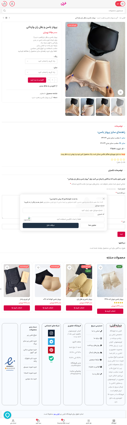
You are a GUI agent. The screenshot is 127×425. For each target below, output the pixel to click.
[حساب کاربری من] (12, 3)
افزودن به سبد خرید (37, 80)
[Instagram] (51, 333)
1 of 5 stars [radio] (115, 189)
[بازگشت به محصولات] (6, 17)
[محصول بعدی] (3, 17)
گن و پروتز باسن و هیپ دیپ (107, 18)
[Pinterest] (51, 350)
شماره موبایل (99, 205)
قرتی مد (122, 18)
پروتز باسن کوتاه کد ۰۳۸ (52, 299)
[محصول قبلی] (9, 17)
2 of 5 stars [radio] (113, 189)
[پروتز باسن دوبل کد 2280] (110, 280)
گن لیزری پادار (25, 299)
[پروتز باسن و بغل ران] (79, 280)
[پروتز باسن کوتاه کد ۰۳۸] (48, 280)
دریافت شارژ (51, 225)
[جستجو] (4, 10)
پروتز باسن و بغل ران (84, 299)
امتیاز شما (121, 189)
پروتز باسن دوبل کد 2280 (114, 299)
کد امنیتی (100, 214)
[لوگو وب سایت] (63, 3)
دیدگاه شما (120, 193)
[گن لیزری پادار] (17, 280)
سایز (55, 67)
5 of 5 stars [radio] (107, 189)
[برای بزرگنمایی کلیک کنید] (120, 92)
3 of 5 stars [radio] (111, 189)
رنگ (55, 56)
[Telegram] (51, 341)
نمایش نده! (92, 225)
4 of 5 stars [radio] (109, 189)
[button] (122, 59)
